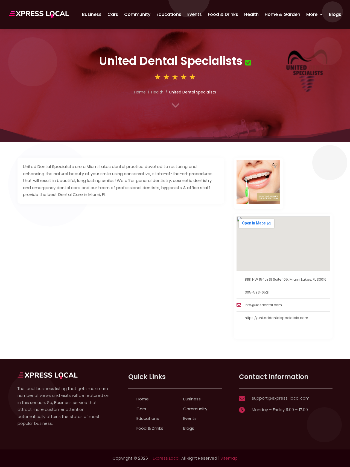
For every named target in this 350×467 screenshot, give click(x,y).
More (311, 14)
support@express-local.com (281, 398)
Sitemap (229, 458)
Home (142, 399)
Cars (112, 14)
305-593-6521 (257, 292)
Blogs (335, 14)
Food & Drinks (223, 14)
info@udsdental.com (263, 304)
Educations (168, 14)
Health (251, 14)
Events (194, 14)
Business (91, 14)
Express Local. (166, 458)
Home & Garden (282, 14)
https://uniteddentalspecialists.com (276, 317)
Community (137, 14)
